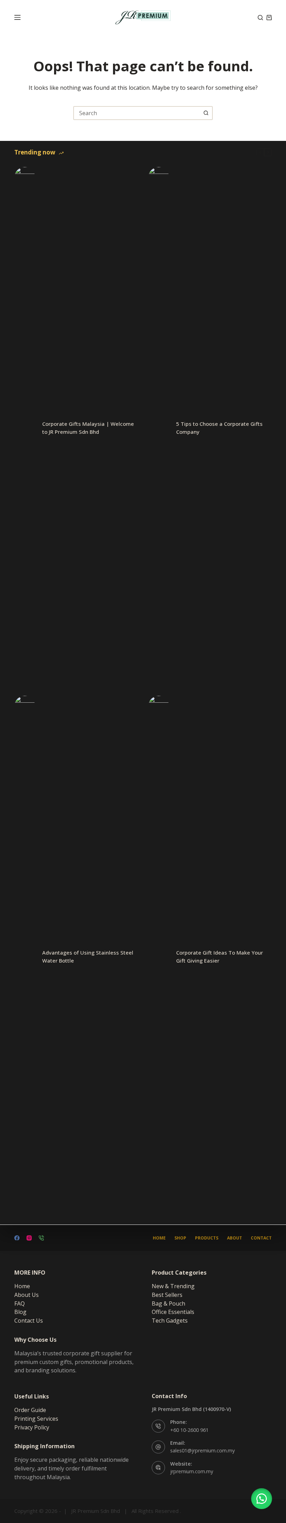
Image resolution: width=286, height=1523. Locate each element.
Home (159, 1238)
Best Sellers (167, 1295)
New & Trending (173, 1286)
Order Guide (30, 1410)
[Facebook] (17, 1238)
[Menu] (17, 17)
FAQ (19, 1303)
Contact (261, 1238)
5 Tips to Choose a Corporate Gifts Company (219, 427)
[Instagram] (29, 1238)
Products (206, 1238)
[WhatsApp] (41, 1238)
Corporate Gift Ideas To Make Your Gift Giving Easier (219, 956)
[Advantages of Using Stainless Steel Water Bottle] (24, 957)
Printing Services (36, 1418)
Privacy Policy (31, 1427)
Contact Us (28, 1320)
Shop (180, 1238)
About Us (26, 1295)
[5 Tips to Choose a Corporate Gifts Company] (158, 428)
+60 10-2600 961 (189, 1430)
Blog (20, 1312)
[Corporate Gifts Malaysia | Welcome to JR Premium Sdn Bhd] (24, 428)
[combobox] (137, 113)
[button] (261, 1498)
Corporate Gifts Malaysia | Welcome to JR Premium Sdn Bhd (88, 427)
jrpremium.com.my (191, 1471)
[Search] (260, 17)
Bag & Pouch (168, 1303)
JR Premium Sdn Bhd (95, 1510)
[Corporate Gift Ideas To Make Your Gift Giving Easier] (158, 957)
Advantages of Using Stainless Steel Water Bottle (87, 956)
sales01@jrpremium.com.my (202, 1450)
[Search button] (206, 113)
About (234, 1238)
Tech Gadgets (170, 1320)
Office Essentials (173, 1312)
